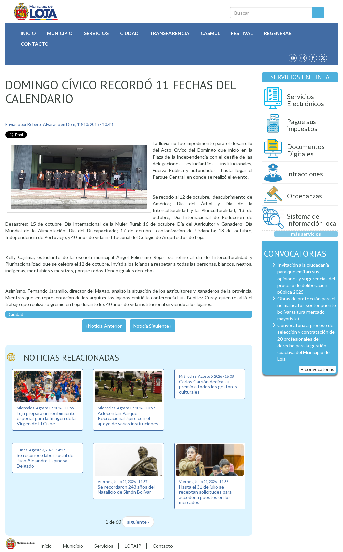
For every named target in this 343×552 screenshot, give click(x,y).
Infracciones (305, 174)
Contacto (35, 44)
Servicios (96, 33)
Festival (242, 33)
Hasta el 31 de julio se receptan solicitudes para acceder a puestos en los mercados (205, 494)
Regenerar (278, 33)
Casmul (210, 33)
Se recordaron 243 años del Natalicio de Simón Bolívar (126, 489)
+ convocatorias (317, 369)
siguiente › (138, 522)
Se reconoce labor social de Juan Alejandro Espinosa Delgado (45, 460)
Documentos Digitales (306, 150)
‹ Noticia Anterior (104, 326)
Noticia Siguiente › (152, 326)
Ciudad (129, 33)
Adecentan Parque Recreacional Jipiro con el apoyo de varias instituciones (128, 418)
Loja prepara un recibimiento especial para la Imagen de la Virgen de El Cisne (46, 418)
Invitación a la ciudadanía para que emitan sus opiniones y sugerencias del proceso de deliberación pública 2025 (306, 278)
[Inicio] (36, 11)
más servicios (306, 234)
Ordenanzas (304, 196)
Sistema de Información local (312, 219)
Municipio (60, 33)
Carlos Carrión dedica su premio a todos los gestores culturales (208, 387)
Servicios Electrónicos (305, 100)
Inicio (28, 33)
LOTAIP (133, 546)
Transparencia (169, 33)
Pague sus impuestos (302, 125)
